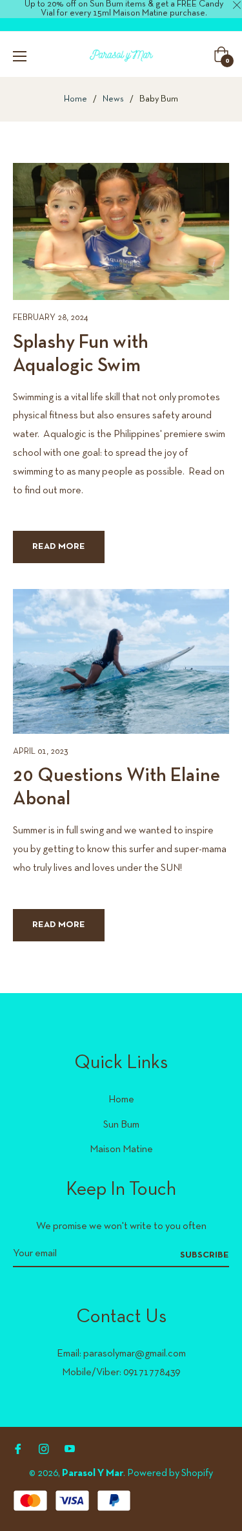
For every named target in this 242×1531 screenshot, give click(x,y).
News (113, 99)
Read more (58, 546)
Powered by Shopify (170, 1473)
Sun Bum (121, 1125)
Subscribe (204, 1255)
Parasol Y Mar (92, 1473)
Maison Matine (121, 1149)
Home (75, 99)
